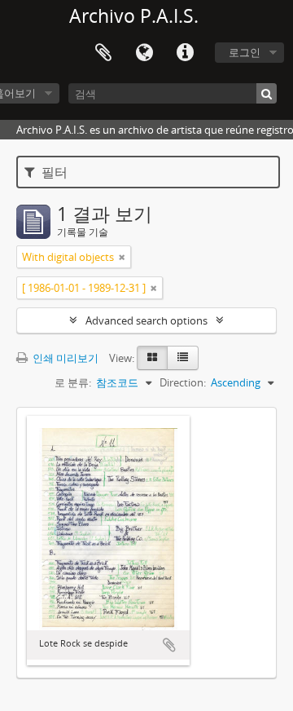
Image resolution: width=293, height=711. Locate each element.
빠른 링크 (184, 53)
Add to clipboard (169, 645)
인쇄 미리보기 (64, 358)
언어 (144, 53)
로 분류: (73, 382)
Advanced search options (146, 320)
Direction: (183, 382)
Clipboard (103, 53)
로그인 (244, 52)
